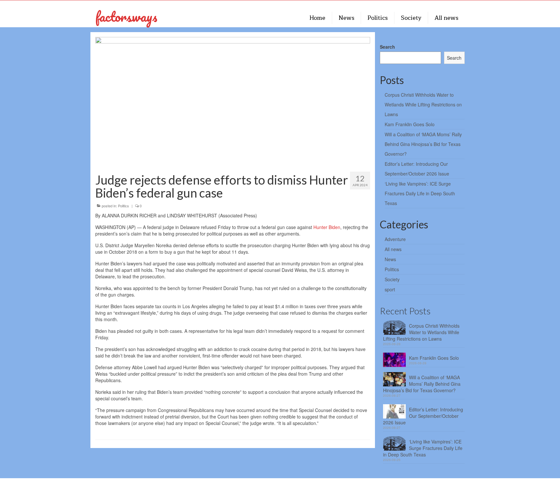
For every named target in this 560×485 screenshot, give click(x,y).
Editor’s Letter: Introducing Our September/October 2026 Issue (423, 416)
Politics (123, 205)
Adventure (395, 239)
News (390, 259)
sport (390, 289)
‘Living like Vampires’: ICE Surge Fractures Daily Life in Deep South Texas (420, 193)
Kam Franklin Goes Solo (410, 124)
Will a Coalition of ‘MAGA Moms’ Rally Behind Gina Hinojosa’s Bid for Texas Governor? (423, 144)
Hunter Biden (326, 227)
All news (393, 249)
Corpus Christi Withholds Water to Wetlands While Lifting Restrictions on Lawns (423, 104)
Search (387, 46)
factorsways (126, 16)
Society (392, 279)
